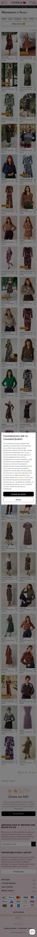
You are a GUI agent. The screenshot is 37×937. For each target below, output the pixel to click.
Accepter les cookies (18, 494)
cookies (21, 477)
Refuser (18, 500)
